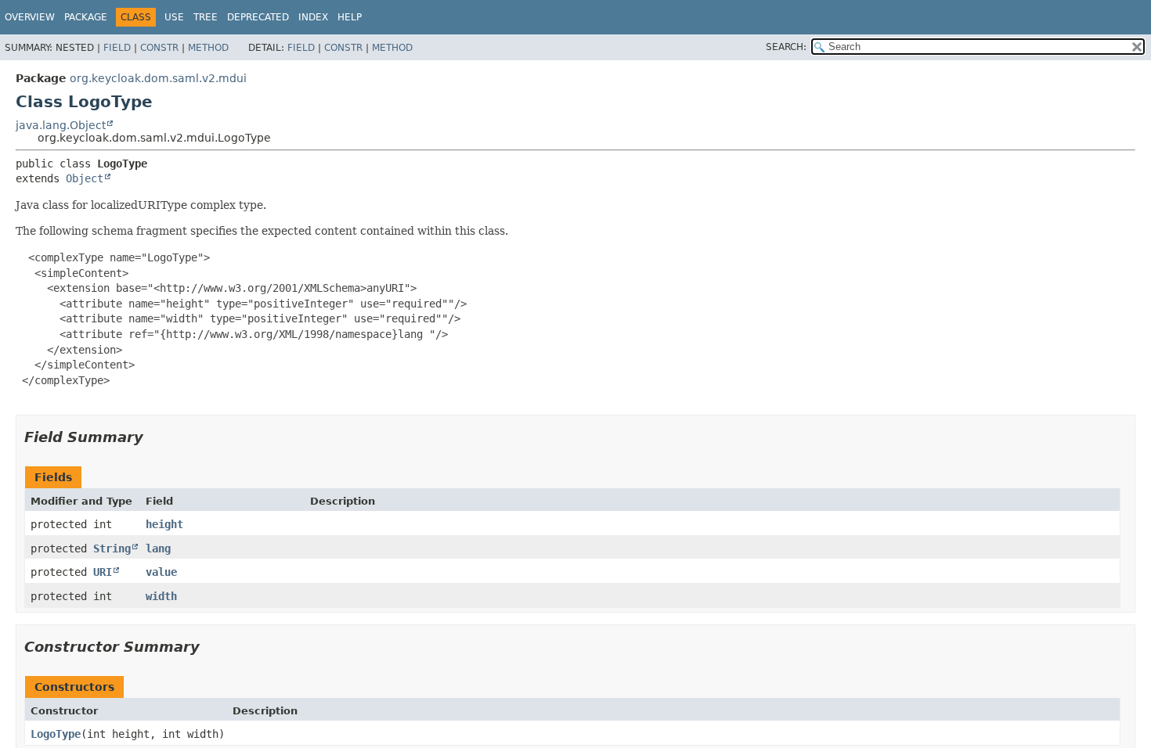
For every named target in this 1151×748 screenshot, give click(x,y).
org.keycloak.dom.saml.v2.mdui (158, 78)
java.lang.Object (61, 125)
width (161, 596)
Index (313, 17)
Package (85, 17)
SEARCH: (786, 46)
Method (208, 47)
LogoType (56, 734)
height (164, 524)
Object (84, 178)
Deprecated (258, 17)
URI (102, 572)
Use (174, 17)
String (112, 548)
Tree (205, 17)
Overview (30, 17)
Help (349, 17)
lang (158, 548)
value (161, 572)
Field (117, 47)
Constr (159, 47)
